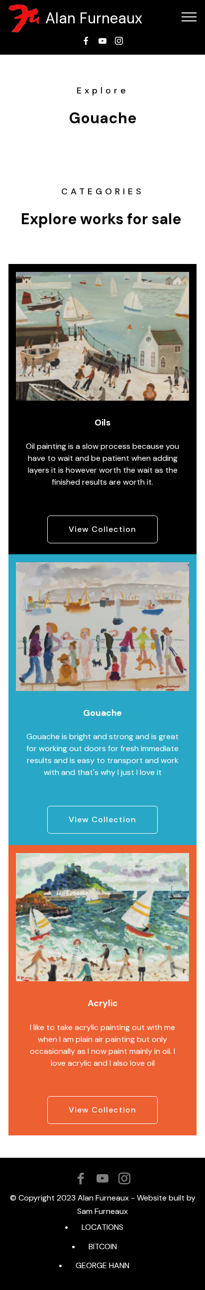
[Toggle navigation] (189, 16)
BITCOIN (103, 1246)
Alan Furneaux (93, 18)
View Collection (102, 529)
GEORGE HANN (102, 1265)
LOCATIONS (102, 1227)
